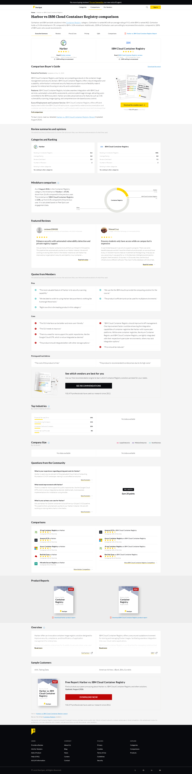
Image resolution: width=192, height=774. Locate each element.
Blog (65, 749)
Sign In (156, 7)
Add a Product (36, 753)
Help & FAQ (35, 756)
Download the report (154, 66)
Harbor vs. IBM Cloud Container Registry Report (142, 33)
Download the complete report (133, 105)
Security (100, 760)
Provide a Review (37, 745)
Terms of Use (101, 753)
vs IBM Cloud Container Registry (121, 530)
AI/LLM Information (38, 760)
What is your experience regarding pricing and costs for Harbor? (57, 471)
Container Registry (73, 22)
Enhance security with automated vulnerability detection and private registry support (63, 242)
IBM (152, 653)
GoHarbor (85, 653)
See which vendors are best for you (84, 373)
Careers (67, 756)
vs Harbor (52, 530)
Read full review (83, 260)
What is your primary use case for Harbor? (49, 500)
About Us (67, 745)
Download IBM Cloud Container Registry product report (129, 617)
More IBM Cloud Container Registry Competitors (139, 562)
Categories (134, 745)
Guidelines (101, 756)
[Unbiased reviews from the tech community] (37, 7)
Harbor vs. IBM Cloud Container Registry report (52, 713)
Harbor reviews (66, 55)
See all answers (85, 480)
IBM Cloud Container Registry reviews (130, 55)
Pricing (86, 33)
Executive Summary (41, 33)
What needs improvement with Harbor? (48, 484)
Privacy (99, 745)
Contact (67, 760)
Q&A (98, 33)
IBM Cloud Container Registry (128, 48)
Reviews (58, 33)
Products (133, 753)
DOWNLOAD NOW (89, 697)
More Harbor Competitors (82, 569)
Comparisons (112, 33)
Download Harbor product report (64, 617)
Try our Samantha (96, 2)
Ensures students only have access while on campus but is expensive (126, 242)
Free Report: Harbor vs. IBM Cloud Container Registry (95, 682)
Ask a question (128, 489)
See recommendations (88, 386)
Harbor (64, 48)
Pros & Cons (72, 33)
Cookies (100, 749)
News (66, 753)
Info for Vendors (36, 749)
